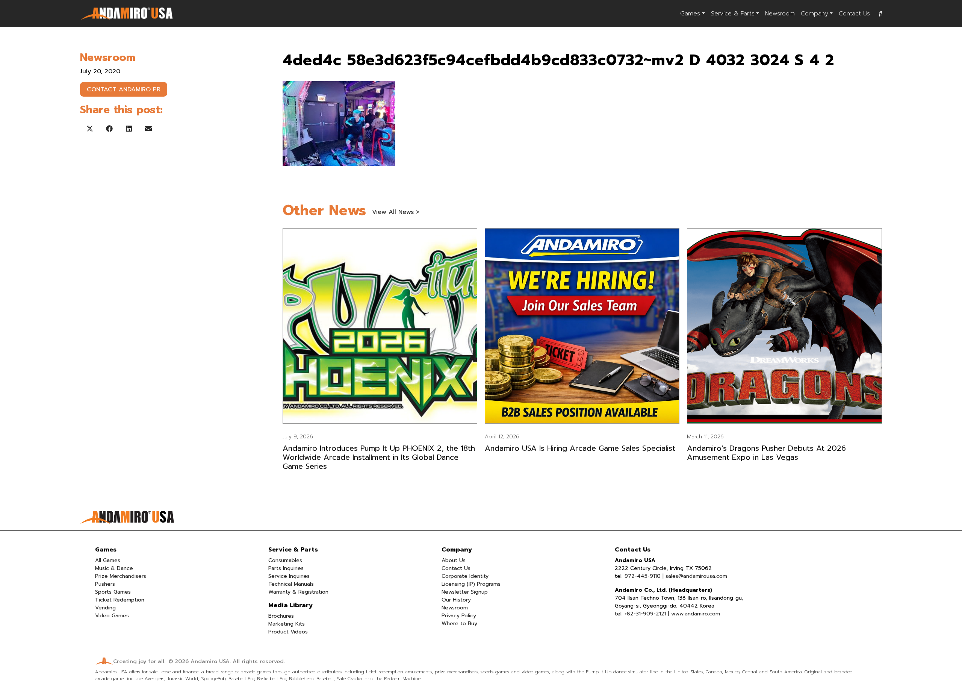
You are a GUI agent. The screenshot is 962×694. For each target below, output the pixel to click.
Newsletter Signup (465, 592)
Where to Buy (459, 623)
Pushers (105, 584)
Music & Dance (114, 568)
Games (690, 13)
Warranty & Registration (298, 592)
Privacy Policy (459, 616)
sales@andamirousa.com (696, 576)
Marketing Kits (286, 624)
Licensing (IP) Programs (471, 584)
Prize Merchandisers (120, 576)
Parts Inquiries (286, 568)
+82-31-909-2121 (645, 614)
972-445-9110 (643, 576)
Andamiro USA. (211, 661)
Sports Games (113, 592)
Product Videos (288, 632)
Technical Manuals (291, 584)
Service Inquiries (289, 576)
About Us (454, 560)
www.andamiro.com (695, 614)
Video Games (112, 616)
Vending (105, 608)
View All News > (395, 212)
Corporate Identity (465, 576)
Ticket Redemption (119, 600)
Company (814, 13)
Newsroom (780, 13)
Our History (456, 600)
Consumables (285, 560)
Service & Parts (733, 13)
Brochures (281, 616)
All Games (107, 560)
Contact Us (854, 13)
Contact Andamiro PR (123, 89)
